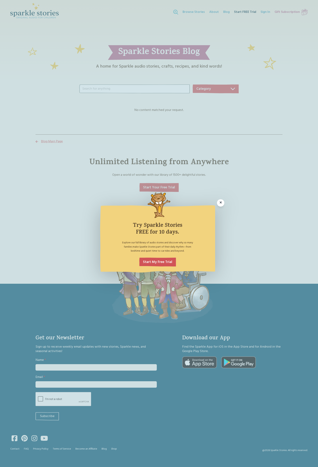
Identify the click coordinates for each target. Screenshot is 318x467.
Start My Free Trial (157, 262)
